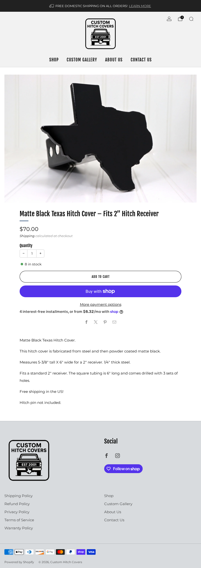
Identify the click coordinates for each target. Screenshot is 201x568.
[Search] (191, 18)
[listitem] (100, 6)
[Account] (169, 18)
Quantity (26, 245)
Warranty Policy (18, 528)
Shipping (27, 236)
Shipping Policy (18, 495)
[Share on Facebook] (86, 322)
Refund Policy (17, 503)
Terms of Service (19, 520)
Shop (54, 59)
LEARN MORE (140, 6)
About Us (114, 59)
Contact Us (141, 59)
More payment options (100, 304)
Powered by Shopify (19, 562)
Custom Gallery (82, 59)
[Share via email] (114, 322)
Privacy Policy (16, 512)
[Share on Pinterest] (105, 322)
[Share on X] (96, 322)
